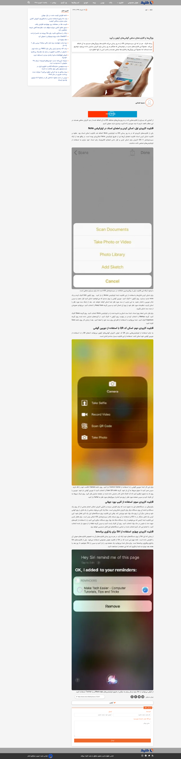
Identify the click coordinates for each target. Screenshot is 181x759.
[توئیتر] (139, 697)
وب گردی (64, 2)
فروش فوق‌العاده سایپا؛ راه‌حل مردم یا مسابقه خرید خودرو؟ (50, 56)
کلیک (86, 756)
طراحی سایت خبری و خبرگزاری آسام (38, 756)
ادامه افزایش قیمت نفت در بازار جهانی (54, 15)
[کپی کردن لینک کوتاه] (88, 697)
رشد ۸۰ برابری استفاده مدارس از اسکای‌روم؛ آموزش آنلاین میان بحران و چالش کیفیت (48, 20)
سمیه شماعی (140, 103)
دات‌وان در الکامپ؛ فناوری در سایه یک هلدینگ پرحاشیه (49, 52)
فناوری (120, 2)
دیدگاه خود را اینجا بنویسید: (142, 719)
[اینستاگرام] (142, 756)
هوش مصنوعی (133, 2)
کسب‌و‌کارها (75, 2)
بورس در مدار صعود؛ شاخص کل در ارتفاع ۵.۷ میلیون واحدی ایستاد (49, 79)
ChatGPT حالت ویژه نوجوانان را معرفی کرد (52, 36)
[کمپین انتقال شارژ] (112, 114)
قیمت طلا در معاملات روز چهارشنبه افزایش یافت (51, 24)
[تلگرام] (142, 697)
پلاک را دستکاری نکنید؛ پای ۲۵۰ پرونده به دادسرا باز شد (49, 33)
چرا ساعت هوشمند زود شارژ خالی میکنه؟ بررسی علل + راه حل (49, 44)
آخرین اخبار (65, 11)
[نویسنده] (149, 103)
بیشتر (54, 2)
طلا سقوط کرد (62, 40)
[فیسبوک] (135, 697)
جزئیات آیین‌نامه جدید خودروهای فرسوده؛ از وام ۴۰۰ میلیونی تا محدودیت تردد (50, 62)
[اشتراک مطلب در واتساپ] (132, 696)
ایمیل (110, 711)
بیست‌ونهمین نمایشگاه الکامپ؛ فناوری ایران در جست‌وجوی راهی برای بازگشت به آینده (52, 67)
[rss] (152, 756)
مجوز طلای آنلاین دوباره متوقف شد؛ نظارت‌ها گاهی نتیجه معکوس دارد (48, 28)
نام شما (148, 711)
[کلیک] (147, 2)
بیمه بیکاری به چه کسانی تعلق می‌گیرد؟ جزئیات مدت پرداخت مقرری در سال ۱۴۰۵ (49, 73)
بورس (102, 2)
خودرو (86, 2)
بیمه (94, 2)
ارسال (112, 740)
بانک (110, 2)
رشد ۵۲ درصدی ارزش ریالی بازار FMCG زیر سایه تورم (49, 48)
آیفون (111, 702)
